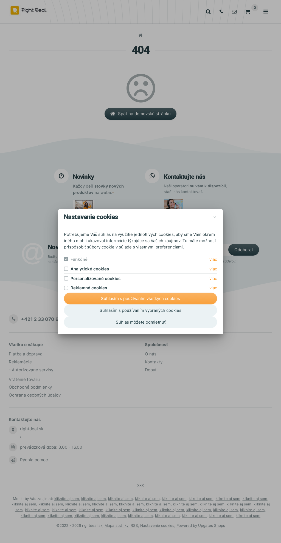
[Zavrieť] (214, 217)
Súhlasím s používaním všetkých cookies (140, 298)
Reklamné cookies (89, 287)
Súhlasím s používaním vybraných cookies (140, 310)
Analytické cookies (90, 269)
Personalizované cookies (95, 278)
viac (213, 259)
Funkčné (79, 259)
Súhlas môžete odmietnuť (140, 322)
